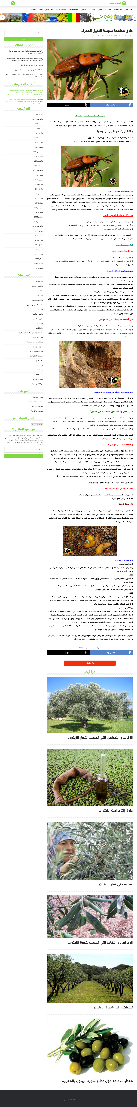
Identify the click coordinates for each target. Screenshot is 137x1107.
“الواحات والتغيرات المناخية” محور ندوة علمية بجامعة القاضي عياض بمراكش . (25, 52)
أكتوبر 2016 (38, 115)
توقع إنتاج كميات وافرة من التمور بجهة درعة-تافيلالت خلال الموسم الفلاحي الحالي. (23, 76)
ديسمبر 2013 (37, 264)
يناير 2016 (38, 147)
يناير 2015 (38, 203)
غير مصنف (38, 365)
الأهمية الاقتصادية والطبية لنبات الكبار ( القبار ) (22, 99)
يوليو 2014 (38, 231)
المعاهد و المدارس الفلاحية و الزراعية (30, 333)
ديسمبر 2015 (37, 152)
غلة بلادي (39, 361)
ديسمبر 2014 (37, 208)
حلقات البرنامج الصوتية (34, 342)
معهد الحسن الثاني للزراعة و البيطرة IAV (20, 90)
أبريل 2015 (38, 189)
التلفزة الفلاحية (73, 9)
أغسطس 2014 (37, 226)
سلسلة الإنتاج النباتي (104, 9)
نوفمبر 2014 (38, 212)
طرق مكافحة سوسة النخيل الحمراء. (31, 65)
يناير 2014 (38, 259)
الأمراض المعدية (37, 300)
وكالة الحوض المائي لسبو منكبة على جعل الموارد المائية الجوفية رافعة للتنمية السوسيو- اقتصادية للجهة (24, 59)
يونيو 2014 (38, 236)
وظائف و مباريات (36, 384)
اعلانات (33, 9)
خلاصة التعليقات (36, 407)
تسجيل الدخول (37, 397)
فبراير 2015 (38, 198)
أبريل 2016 (38, 133)
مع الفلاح (39, 370)
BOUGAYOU (38, 95)
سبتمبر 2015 (38, 166)
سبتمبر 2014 (38, 222)
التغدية (40, 309)
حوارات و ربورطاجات (35, 347)
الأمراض (39, 295)
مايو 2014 (38, 240)
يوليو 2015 (38, 175)
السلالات (39, 328)
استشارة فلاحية (61, 9)
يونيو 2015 (38, 180)
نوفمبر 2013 (38, 268)
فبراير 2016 (38, 143)
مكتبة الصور (118, 9)
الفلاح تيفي (115, 3)
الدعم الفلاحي (37, 323)
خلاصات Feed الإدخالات (34, 402)
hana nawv (39, 90)
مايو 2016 (38, 129)
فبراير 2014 (38, 254)
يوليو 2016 (38, 124)
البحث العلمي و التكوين (46, 9)
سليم (41, 92)
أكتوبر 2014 (38, 217)
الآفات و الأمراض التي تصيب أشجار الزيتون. (28, 70)
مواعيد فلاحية (37, 379)
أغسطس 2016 (37, 119)
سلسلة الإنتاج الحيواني (88, 9)
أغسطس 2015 (37, 171)
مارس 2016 (38, 138)
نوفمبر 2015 (38, 157)
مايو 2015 (38, 185)
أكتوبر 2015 (38, 161)
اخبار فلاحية (128, 9)
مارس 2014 (38, 250)
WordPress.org (36, 411)
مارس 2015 (38, 194)
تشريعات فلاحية (37, 337)
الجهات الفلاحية (37, 319)
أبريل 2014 (38, 245)
